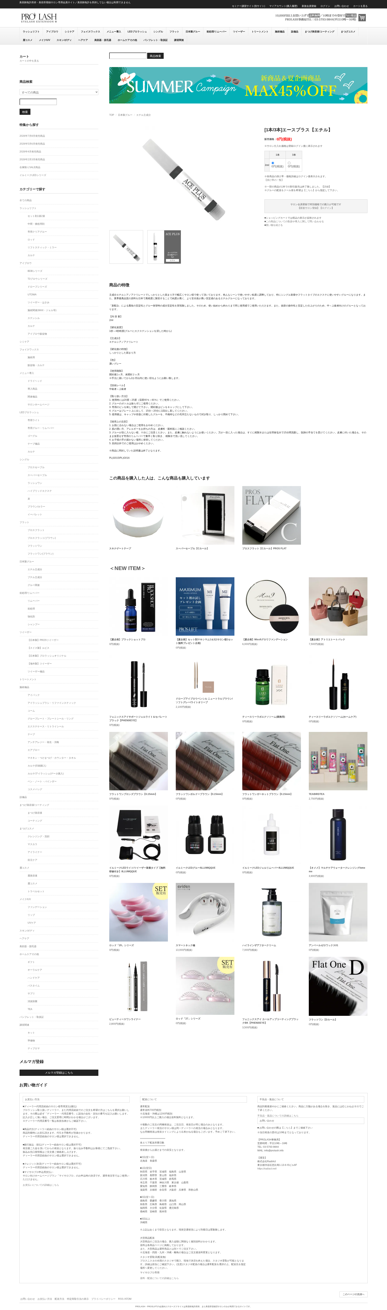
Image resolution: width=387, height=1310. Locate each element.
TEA (30, 1009)
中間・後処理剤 (36, 223)
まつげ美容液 (35, 812)
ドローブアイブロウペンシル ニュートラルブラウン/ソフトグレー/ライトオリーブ (204, 700)
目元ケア (32, 860)
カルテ (31, 255)
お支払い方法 (44, 1299)
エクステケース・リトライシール (46, 726)
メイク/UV (44, 40)
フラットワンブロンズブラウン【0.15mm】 (133, 794)
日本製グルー (193, 31)
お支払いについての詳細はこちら (41, 1185)
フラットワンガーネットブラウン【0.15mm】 (267, 794)
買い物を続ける (274, 225)
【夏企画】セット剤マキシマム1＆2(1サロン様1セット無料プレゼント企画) (204, 641)
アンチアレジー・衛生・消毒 (43, 742)
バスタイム (34, 985)
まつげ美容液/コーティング (319, 31)
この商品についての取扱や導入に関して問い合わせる (295, 221)
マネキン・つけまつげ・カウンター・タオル (52, 757)
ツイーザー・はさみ (38, 302)
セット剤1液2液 (36, 216)
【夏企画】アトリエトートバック (327, 639)
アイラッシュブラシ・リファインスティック (52, 703)
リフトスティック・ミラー (42, 247)
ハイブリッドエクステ (40, 490)
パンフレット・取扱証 (156, 40)
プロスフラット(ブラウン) (42, 538)
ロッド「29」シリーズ (121, 945)
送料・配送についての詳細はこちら (159, 1278)
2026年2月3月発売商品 (32, 159)
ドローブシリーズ (37, 286)
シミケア (69, 31)
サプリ (31, 993)
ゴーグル (32, 436)
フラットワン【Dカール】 (323, 1019)
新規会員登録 (309, 6)
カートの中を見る (29, 60)
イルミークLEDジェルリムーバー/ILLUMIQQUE (268, 867)
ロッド (31, 239)
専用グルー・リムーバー (41, 428)
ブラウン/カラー (36, 506)
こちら (309, 190)
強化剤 (31, 616)
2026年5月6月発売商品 (32, 143)
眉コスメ (27, 40)
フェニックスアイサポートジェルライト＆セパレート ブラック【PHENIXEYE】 (138, 718)
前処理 (31, 608)
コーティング (35, 820)
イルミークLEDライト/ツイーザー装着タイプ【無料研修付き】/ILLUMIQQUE (137, 869)
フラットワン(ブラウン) (40, 553)
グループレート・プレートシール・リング (51, 718)
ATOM (128, 1299)
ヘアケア (83, 40)
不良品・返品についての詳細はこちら (278, 1115)
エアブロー (34, 750)
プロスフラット (36, 530)
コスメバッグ (35, 789)
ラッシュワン (35, 483)
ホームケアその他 (127, 40)
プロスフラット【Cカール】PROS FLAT (264, 548)
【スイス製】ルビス (38, 648)
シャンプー (34, 624)
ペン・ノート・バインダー (42, 781)
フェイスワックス (90, 31)
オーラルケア (35, 970)
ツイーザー (239, 31)
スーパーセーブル (37, 475)
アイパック (34, 695)
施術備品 (280, 31)
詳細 (326, 186)
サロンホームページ (38, 404)
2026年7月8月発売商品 (32, 136)
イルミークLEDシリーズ (33, 175)
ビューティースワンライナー (125, 1019)
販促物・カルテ (36, 365)
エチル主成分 (143, 115)
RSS (120, 1299)
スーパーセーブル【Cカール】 (192, 548)
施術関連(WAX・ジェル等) (42, 310)
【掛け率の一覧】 (274, 180)
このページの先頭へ (353, 1294)
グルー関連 (34, 585)
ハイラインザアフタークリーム (259, 945)
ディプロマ (34, 1048)
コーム (31, 710)
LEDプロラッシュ (137, 31)
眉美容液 (32, 875)
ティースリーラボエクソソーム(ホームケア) (332, 716)
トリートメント (260, 31)
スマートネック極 (185, 945)
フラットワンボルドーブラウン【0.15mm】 (200, 794)
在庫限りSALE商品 (30, 167)
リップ (31, 915)
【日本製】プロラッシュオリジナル (47, 655)
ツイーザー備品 (36, 671)
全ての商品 (26, 200)
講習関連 (179, 40)
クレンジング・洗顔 (38, 836)
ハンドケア (34, 977)
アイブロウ (52, 31)
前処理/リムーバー (217, 31)
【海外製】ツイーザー (40, 663)
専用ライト (34, 420)
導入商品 (32, 388)
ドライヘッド (35, 381)
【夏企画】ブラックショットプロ (127, 639)
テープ (31, 734)
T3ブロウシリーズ (37, 278)
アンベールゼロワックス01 (323, 945)
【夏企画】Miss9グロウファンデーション (265, 639)
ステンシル (34, 318)
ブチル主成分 (35, 577)
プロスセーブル (36, 467)
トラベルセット (36, 891)
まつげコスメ (348, 31)
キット (31, 1032)
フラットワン (35, 545)
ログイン (325, 6)
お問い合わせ (341, 6)
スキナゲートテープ (120, 548)
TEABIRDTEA (317, 794)
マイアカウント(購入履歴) (283, 6)
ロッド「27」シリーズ (188, 1018)
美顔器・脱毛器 (102, 40)
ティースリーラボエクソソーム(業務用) (263, 716)
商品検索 (155, 56)
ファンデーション (37, 907)
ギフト (31, 962)
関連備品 (32, 396)
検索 (25, 112)
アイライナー (35, 852)
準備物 (31, 1040)
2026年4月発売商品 (30, 151)
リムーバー (34, 600)
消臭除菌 (32, 1001)
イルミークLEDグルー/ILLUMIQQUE (195, 867)
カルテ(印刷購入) (37, 765)
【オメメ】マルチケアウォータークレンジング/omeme (337, 869)
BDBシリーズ (35, 271)
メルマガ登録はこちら (59, 1072)
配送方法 (59, 1299)
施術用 (31, 357)
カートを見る (360, 6)
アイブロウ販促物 (37, 333)
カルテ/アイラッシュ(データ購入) (46, 773)
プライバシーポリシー (103, 1299)
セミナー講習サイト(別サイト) (248, 6)
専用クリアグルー (37, 231)
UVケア (32, 922)
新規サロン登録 (308, 208)
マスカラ (32, 844)
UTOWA (32, 294)
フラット (174, 31)
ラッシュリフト (31, 31)
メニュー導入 (114, 31)
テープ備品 (34, 443)
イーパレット (35, 514)
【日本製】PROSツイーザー (43, 640)
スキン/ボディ (64, 40)
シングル (158, 31)
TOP (111, 115)
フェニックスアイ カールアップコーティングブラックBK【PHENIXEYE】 (270, 1021)
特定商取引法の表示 (78, 1299)
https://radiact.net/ (267, 1168)
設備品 (294, 31)
